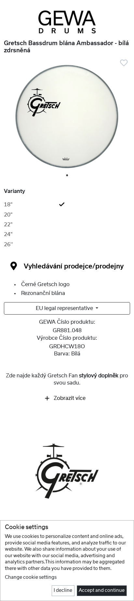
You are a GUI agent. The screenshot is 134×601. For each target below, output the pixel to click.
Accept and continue (102, 590)
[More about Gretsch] (67, 470)
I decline (63, 590)
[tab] (67, 204)
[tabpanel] (67, 116)
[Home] (67, 22)
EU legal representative (65, 308)
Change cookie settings (31, 577)
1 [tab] (67, 176)
